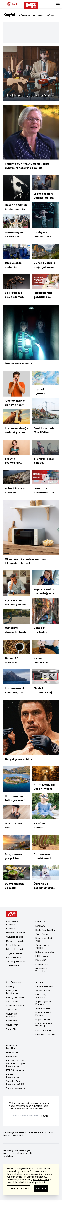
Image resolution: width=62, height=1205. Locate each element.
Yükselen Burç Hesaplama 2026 (15, 1082)
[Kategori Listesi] (58, 4)
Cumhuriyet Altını (44, 986)
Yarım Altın (11, 1028)
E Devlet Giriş (41, 964)
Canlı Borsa (41, 934)
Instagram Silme (15, 997)
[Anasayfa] (11, 914)
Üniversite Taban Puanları (44, 1014)
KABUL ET (41, 1188)
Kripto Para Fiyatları (45, 929)
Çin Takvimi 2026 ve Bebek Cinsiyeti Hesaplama (15, 1063)
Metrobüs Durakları (45, 1034)
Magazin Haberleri (15, 940)
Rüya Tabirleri (42, 1019)
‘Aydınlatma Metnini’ (17, 1182)
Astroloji (10, 986)
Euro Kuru (40, 925)
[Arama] (4, 4)
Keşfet (9, 14)
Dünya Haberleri (14, 949)
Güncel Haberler (14, 936)
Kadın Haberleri (14, 957)
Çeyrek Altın (12, 1024)
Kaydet (45, 1116)
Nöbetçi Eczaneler (44, 951)
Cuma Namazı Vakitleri (43, 946)
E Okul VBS (40, 960)
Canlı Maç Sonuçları (40, 996)
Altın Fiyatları (12, 965)
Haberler (10, 928)
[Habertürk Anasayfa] (31, 4)
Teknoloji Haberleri (15, 961)
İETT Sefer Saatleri (15, 1070)
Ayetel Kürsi (12, 1001)
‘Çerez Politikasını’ (40, 1179)
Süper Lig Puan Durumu (43, 1003)
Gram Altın (11, 1020)
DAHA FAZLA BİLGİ (19, 1188)
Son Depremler (13, 982)
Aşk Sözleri (11, 1009)
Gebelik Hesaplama (12, 1076)
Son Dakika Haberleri (12, 923)
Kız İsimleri (11, 1056)
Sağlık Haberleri (14, 953)
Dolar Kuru (40, 921)
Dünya (51, 15)
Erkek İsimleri (12, 1052)
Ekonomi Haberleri (15, 932)
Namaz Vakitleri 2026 (43, 939)
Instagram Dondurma (12, 992)
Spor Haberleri (13, 945)
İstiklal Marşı (41, 956)
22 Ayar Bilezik (42, 990)
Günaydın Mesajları (11, 1015)
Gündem (24, 15)
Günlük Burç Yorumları (41, 970)
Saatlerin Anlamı (15, 1005)
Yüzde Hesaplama (16, 1088)
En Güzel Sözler (43, 1030)
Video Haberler (43, 1008)
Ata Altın (39, 982)
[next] (57, 74)
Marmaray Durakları (11, 1047)
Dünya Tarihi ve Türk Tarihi (43, 1025)
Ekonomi (38, 15)
